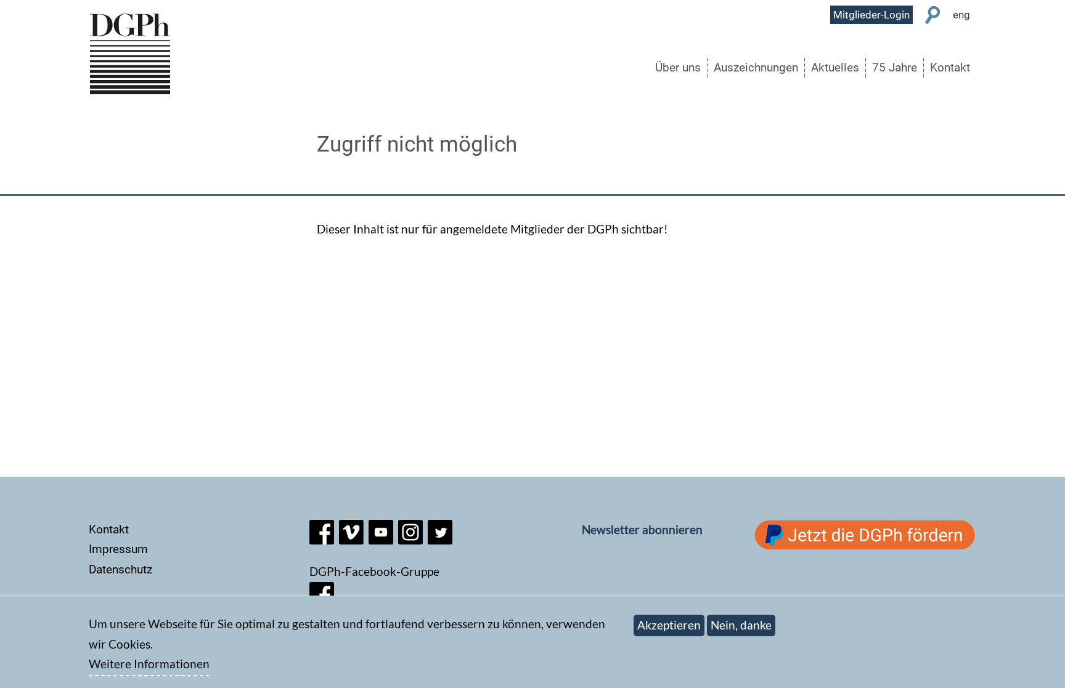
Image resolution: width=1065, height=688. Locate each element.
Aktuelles (835, 67)
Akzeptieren (669, 625)
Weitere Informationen (149, 664)
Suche (933, 15)
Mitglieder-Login (871, 15)
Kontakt (950, 67)
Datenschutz (120, 569)
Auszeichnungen (756, 67)
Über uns (678, 67)
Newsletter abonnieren (642, 529)
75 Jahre (894, 67)
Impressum (118, 549)
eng (961, 15)
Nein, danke (741, 625)
